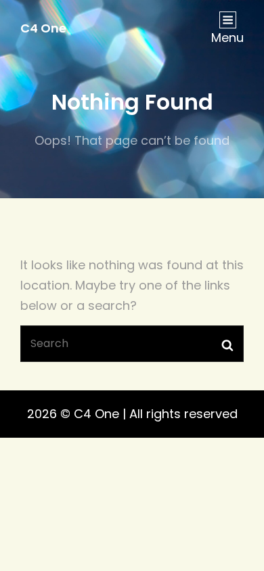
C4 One (43, 28)
